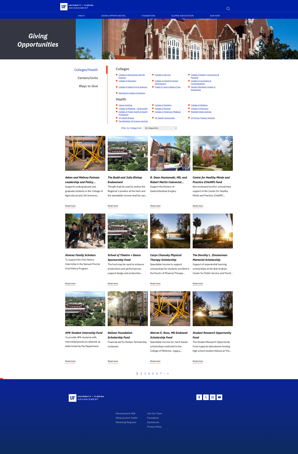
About (81, 15)
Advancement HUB (125, 413)
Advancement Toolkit (126, 417)
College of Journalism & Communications (201, 82)
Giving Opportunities (113, 15)
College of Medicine (199, 105)
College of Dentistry (163, 105)
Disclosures (153, 422)
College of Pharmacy (200, 108)
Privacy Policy (154, 426)
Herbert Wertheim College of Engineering (203, 88)
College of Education (127, 81)
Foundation (148, 15)
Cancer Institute (125, 105)
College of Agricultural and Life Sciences (132, 76)
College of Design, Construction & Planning (205, 76)
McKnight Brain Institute (201, 112)
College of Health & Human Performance (166, 82)
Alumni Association (182, 15)
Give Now (215, 15)
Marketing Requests (126, 422)
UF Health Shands (126, 118)
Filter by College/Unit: (131, 128)
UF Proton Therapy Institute (203, 118)
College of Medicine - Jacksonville (133, 108)
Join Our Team (154, 413)
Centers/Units (88, 78)
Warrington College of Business (132, 93)
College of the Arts (163, 75)
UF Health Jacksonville (165, 118)
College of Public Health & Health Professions (133, 113)
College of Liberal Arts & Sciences (133, 87)
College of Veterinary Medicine (168, 112)
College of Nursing (163, 108)
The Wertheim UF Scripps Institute (133, 121)
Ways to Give (88, 86)
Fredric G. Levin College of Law (168, 87)
